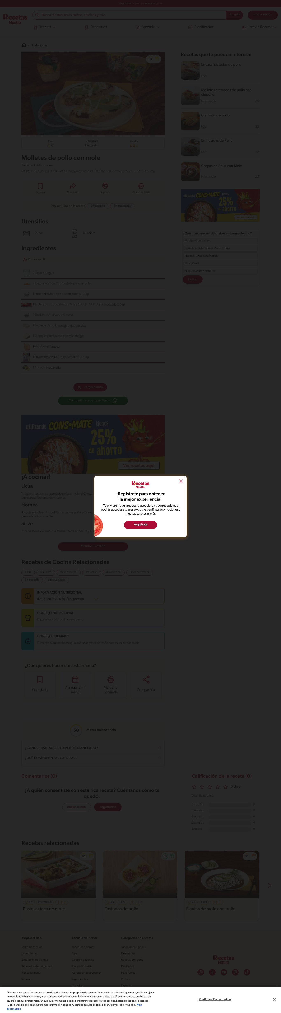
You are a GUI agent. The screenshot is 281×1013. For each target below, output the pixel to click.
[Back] (181, 482)
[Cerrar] (274, 999)
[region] (140, 1000)
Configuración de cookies (215, 999)
